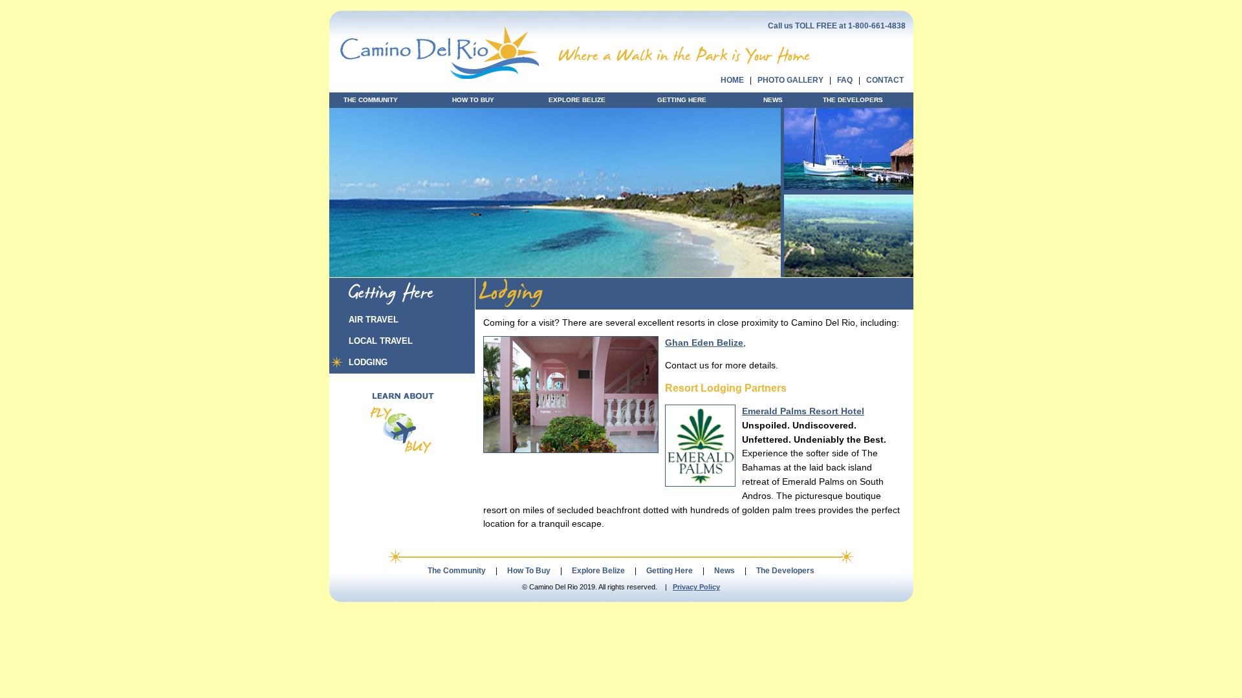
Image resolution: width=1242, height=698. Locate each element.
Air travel (373, 319)
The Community (457, 570)
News (724, 570)
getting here (681, 99)
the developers (853, 99)
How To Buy (528, 570)
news (773, 99)
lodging (368, 362)
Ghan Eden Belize (704, 343)
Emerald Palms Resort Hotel (803, 411)
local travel (381, 341)
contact (885, 80)
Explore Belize (598, 570)
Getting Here (669, 570)
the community (370, 99)
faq (845, 80)
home (732, 80)
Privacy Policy (696, 587)
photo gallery (790, 80)
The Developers (785, 570)
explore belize (577, 99)
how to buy (473, 99)
